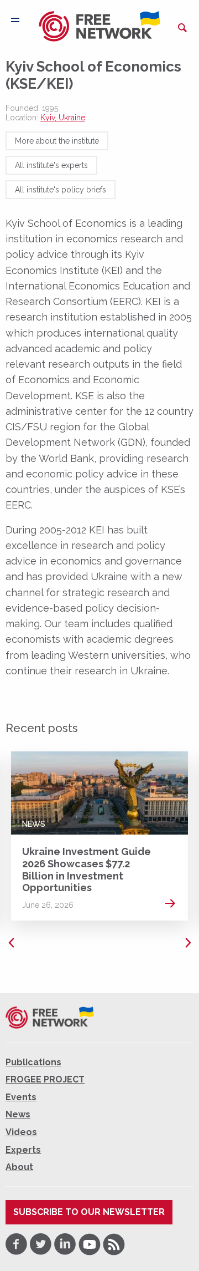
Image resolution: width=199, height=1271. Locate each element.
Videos (21, 1132)
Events (21, 1097)
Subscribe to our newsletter (89, 1212)
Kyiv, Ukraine (62, 117)
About (19, 1167)
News (33, 824)
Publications (33, 1062)
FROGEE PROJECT (45, 1079)
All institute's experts (51, 165)
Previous (11, 942)
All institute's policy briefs (60, 189)
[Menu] (15, 20)
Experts (23, 1150)
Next (187, 942)
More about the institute (57, 140)
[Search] (182, 28)
